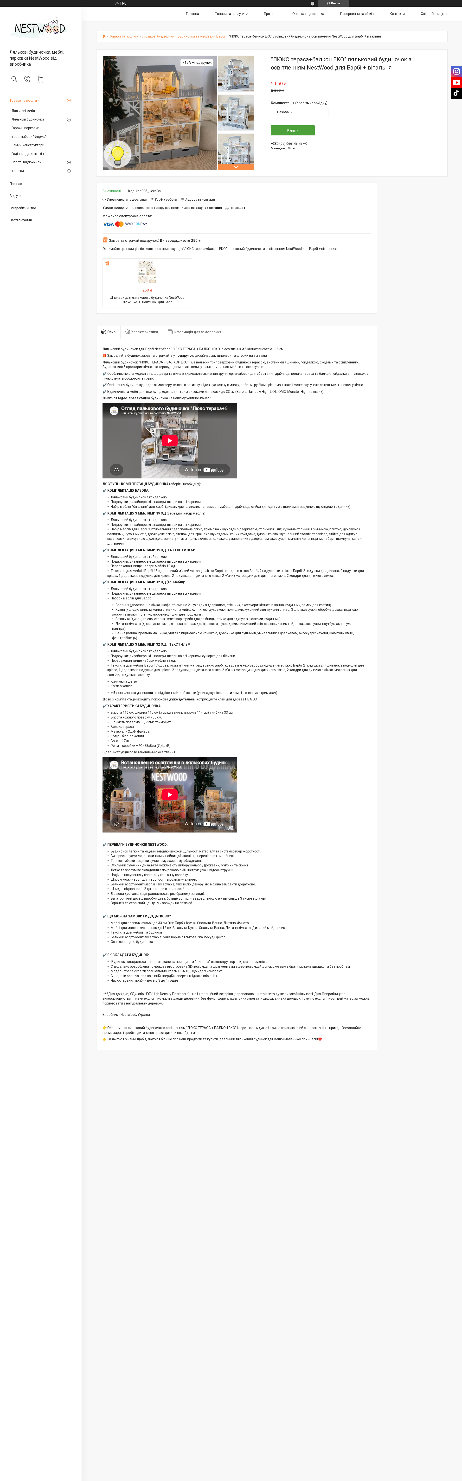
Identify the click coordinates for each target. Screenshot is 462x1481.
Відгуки (15, 196)
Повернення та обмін (357, 14)
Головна (192, 14)
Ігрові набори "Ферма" (29, 137)
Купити (293, 130)
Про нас (16, 184)
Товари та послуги (24, 100)
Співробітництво (23, 208)
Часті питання (21, 220)
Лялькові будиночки (28, 119)
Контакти (397, 14)
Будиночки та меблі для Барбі (201, 36)
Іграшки (18, 171)
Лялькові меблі (24, 111)
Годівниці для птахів (28, 154)
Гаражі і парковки (25, 128)
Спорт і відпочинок (26, 162)
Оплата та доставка (308, 14)
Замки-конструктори (28, 145)
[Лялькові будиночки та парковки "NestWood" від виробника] (41, 28)
